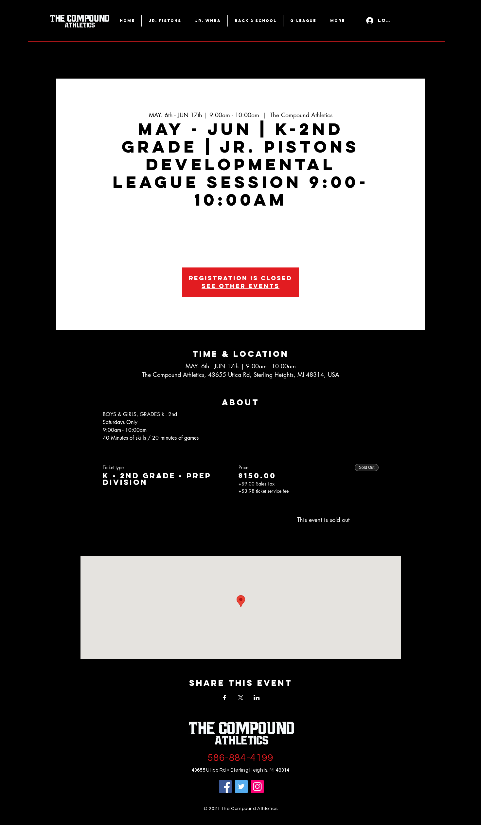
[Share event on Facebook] (225, 697)
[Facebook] (225, 786)
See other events (240, 286)
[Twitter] (241, 786)
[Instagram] (257, 786)
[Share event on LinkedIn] (257, 697)
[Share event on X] (241, 697)
